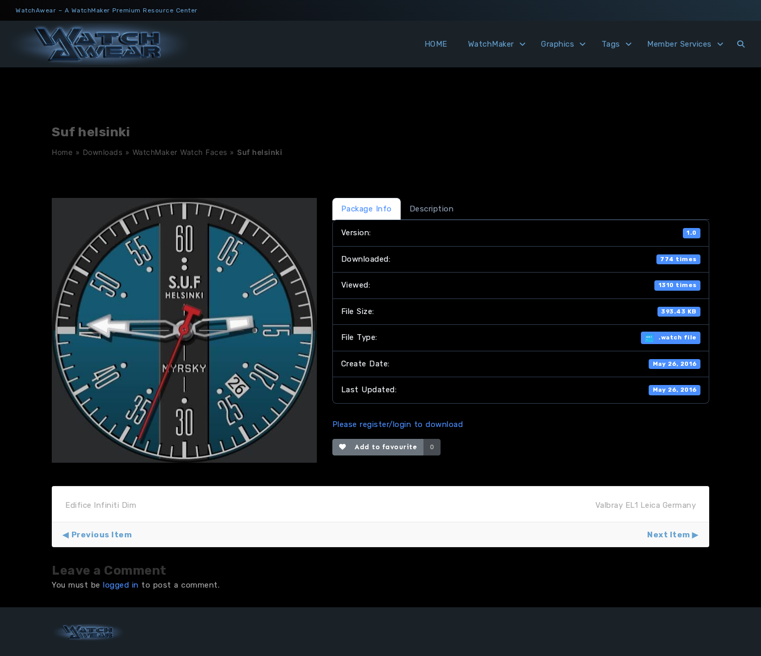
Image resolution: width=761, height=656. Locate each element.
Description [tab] (431, 208)
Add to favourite (383, 447)
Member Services (679, 44)
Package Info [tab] (366, 208)
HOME (436, 44)
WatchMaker (491, 44)
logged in (121, 585)
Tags (611, 44)
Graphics (557, 44)
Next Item (668, 534)
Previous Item (101, 534)
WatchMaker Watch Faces (180, 152)
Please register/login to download (397, 424)
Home (62, 152)
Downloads (103, 152)
